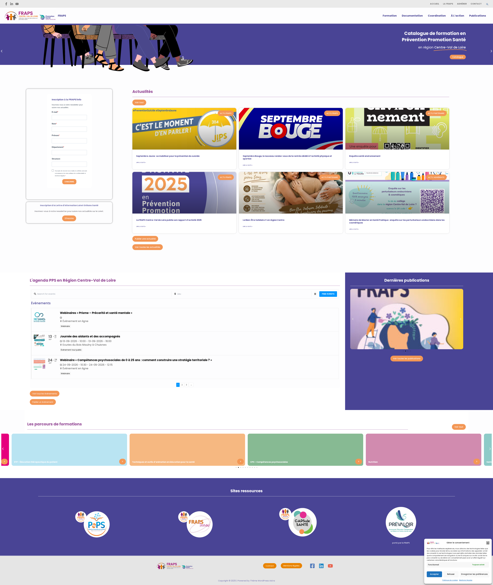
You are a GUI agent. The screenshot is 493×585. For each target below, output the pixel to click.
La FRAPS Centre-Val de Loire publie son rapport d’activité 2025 (169, 220)
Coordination (437, 15)
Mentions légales (465, 580)
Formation (390, 15)
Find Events (328, 293)
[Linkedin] (321, 566)
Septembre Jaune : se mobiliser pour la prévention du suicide (168, 156)
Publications (477, 15)
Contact (270, 565)
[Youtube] (17, 4)
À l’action (457, 15)
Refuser (451, 574)
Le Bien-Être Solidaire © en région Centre (263, 220)
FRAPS (62, 15)
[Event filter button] (315, 294)
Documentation (412, 15)
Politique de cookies (450, 580)
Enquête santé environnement (364, 156)
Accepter (434, 574)
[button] (488, 542)
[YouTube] (330, 566)
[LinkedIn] (11, 4)
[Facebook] (6, 4)
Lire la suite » (141, 162)
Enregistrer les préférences (474, 574)
